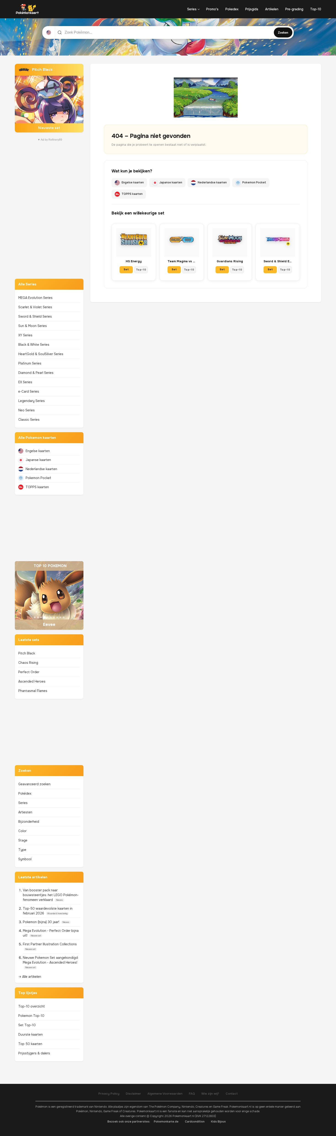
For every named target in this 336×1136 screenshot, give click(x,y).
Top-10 (315, 9)
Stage (22, 840)
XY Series (25, 335)
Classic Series (29, 420)
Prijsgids (251, 9)
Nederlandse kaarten (41, 469)
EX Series (25, 382)
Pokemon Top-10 (31, 1016)
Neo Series (26, 410)
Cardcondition (195, 1121)
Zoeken (283, 32)
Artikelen (271, 9)
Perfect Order (28, 672)
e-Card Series (28, 391)
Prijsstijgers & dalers (34, 1053)
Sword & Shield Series (35, 316)
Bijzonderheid (28, 822)
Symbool (25, 859)
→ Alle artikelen (29, 977)
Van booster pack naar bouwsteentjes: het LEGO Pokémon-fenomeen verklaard (51, 895)
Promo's (212, 9)
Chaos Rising (28, 663)
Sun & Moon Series (32, 326)
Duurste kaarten (30, 1034)
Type (22, 850)
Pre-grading (294, 9)
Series (192, 9)
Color (22, 831)
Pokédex (24, 793)
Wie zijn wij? (210, 1094)
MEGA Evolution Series (35, 298)
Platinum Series (29, 363)
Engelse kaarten (38, 451)
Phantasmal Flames (32, 691)
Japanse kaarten (38, 460)
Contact (232, 1094)
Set (126, 269)
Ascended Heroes (31, 681)
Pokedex (231, 9)
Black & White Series (33, 345)
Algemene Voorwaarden (164, 1094)
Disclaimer (133, 1094)
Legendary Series (31, 401)
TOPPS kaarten (37, 487)
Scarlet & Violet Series (35, 307)
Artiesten (25, 812)
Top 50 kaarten (30, 1044)
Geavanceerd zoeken (34, 784)
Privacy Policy (108, 1094)
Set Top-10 (27, 1025)
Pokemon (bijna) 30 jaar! (41, 922)
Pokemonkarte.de (166, 1121)
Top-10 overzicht (31, 1006)
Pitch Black (26, 653)
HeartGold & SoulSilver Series (40, 354)
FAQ (192, 1094)
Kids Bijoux (218, 1121)
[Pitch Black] (49, 98)
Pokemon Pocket (38, 478)
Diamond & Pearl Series (35, 373)
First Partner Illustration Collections (50, 944)
